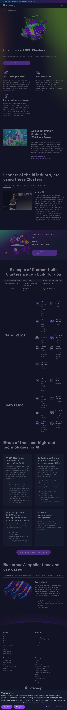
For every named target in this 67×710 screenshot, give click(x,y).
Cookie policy (44, 702)
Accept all (19, 707)
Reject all (7, 707)
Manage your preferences (54, 707)
